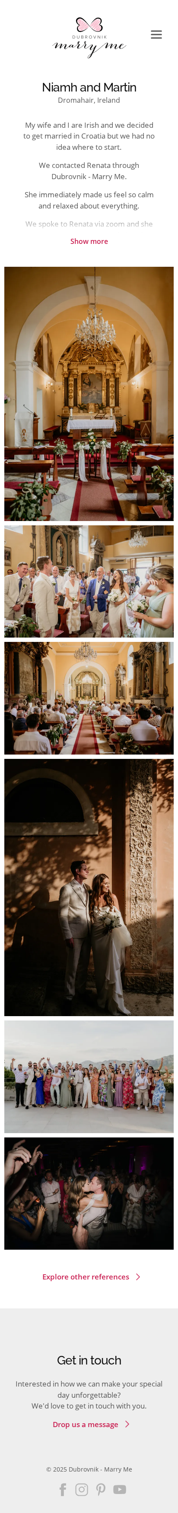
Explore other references (85, 1277)
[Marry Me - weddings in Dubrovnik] (89, 38)
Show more (89, 241)
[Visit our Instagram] (81, 1489)
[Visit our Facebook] (62, 1489)
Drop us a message (85, 1424)
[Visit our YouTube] (119, 1489)
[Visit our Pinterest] (100, 1489)
